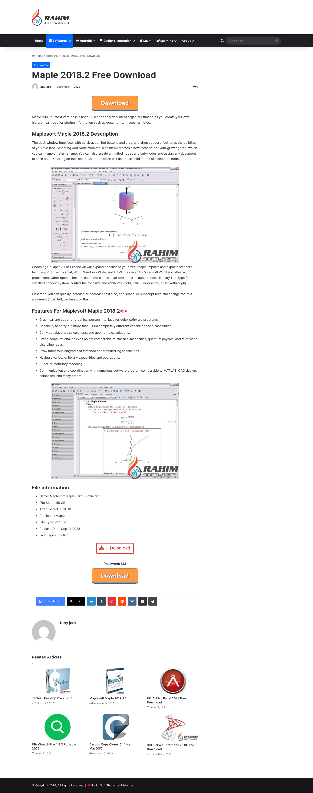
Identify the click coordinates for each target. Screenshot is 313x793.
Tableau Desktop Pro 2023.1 (52, 698)
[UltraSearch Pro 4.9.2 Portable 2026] (57, 727)
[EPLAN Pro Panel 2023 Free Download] (172, 681)
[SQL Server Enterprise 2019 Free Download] (172, 727)
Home (39, 40)
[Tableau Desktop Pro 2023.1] (57, 681)
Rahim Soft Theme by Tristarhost (113, 785)
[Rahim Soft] (50, 17)
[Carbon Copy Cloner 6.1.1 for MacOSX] (115, 727)
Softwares (59, 40)
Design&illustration (117, 40)
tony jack (45, 86)
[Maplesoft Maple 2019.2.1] (115, 681)
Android (85, 40)
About (186, 40)
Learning (166, 40)
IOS (145, 40)
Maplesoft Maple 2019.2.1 (107, 698)
